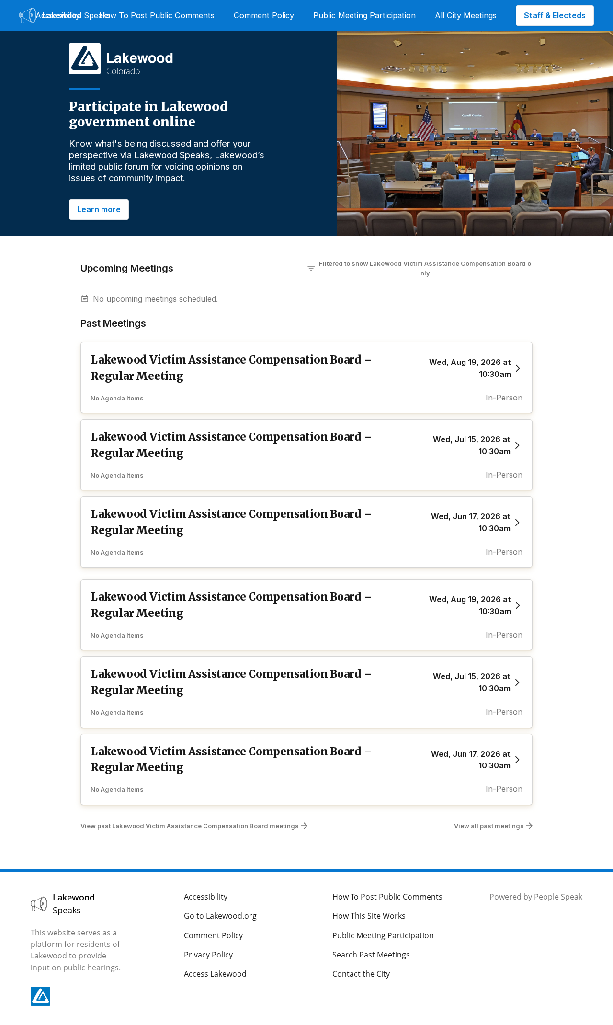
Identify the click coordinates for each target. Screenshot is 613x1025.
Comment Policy (264, 15)
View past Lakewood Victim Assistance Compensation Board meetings (189, 826)
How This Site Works (369, 916)
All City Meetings (466, 15)
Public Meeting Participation (364, 15)
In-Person (504, 397)
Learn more (99, 209)
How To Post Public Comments (157, 15)
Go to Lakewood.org (220, 916)
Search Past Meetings (371, 954)
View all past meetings (489, 826)
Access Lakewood (215, 973)
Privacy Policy (208, 954)
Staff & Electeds (555, 15)
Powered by (535, 896)
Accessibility (57, 15)
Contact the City (361, 973)
